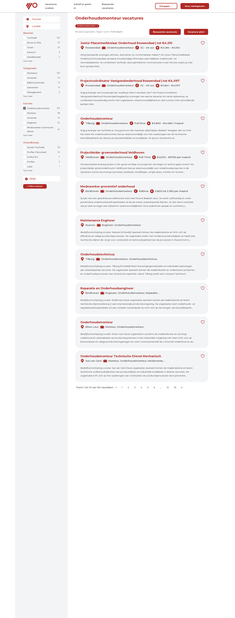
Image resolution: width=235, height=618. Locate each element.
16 (175, 387)
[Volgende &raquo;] (182, 387)
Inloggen (164, 6)
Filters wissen (35, 186)
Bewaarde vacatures (165, 32)
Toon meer (27, 61)
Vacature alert (196, 32)
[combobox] (41, 19)
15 (168, 387)
